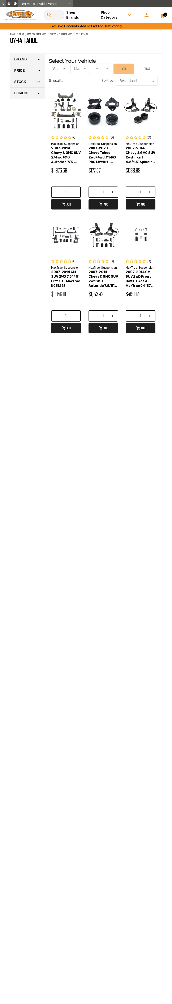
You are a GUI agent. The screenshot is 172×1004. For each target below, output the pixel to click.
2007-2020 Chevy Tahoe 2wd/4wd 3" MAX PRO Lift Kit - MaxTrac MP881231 (102, 155)
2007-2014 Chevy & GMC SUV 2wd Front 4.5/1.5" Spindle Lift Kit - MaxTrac (140, 155)
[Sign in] (146, 15)
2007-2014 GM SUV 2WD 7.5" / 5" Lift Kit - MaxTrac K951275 (65, 279)
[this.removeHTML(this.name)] (66, 111)
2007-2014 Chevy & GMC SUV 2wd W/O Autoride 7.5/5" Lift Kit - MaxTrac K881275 (103, 279)
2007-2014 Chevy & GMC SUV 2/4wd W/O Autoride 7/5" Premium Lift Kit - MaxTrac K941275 (66, 155)
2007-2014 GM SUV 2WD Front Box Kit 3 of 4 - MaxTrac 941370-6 (140, 279)
